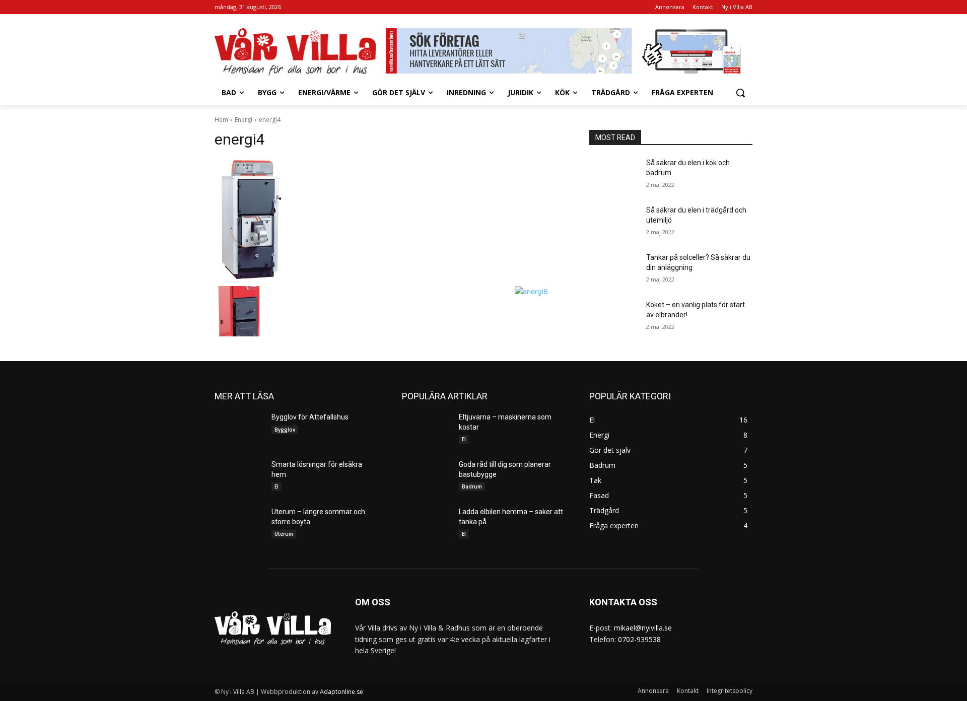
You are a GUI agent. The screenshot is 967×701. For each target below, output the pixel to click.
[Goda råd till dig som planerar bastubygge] (426, 477)
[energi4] (390, 220)
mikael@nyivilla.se (643, 628)
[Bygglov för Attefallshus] (239, 429)
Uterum (283, 533)
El (276, 486)
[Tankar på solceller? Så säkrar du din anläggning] (613, 270)
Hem (221, 119)
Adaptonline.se (341, 691)
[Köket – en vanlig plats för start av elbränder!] (613, 317)
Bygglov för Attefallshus (310, 417)
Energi (243, 119)
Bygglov (284, 429)
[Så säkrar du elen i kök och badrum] (613, 175)
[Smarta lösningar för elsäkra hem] (239, 477)
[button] (740, 93)
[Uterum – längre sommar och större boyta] (239, 524)
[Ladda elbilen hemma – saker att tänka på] (426, 524)
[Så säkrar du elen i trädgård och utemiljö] (613, 222)
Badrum (472, 486)
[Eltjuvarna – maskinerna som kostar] (426, 429)
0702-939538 (639, 639)
